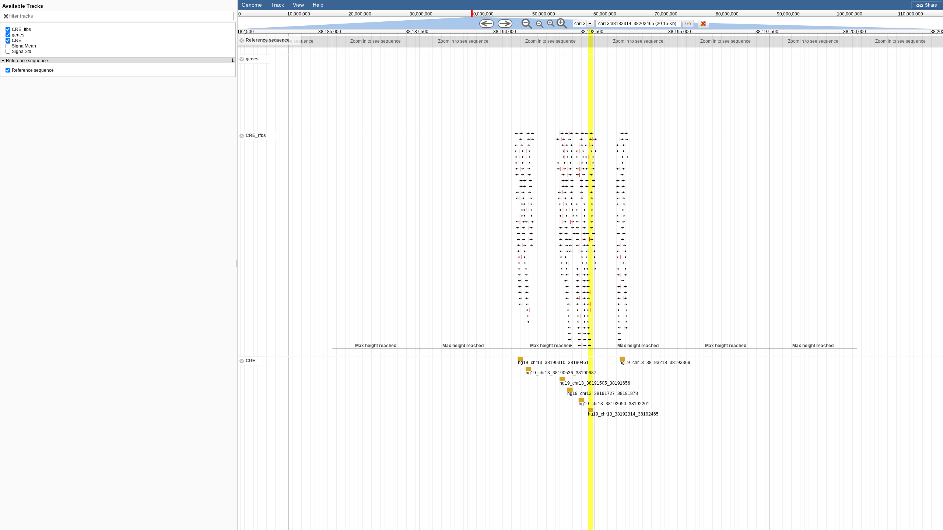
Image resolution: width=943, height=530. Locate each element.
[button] (688, 23)
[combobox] (638, 23)
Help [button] (318, 5)
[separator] (237, 265)
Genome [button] (252, 5)
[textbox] (639, 23)
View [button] (298, 5)
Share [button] (930, 5)
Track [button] (277, 5)
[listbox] (583, 23)
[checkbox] (705, 26)
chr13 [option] (580, 23)
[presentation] (590, 23)
